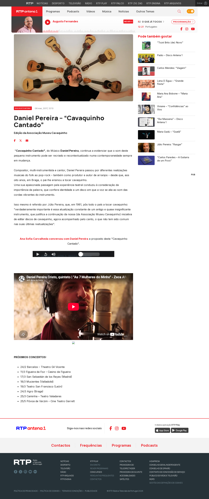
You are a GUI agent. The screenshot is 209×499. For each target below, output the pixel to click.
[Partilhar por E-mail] (27, 140)
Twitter (20, 472)
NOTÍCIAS (64, 461)
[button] (179, 11)
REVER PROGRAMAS (99, 468)
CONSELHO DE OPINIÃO (159, 468)
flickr (35, 472)
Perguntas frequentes (102, 475)
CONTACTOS (125, 461)
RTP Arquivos (172, 3)
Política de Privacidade (26, 491)
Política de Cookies (49, 491)
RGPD (151, 479)
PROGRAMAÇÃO (182, 21)
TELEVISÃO (65, 468)
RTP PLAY (94, 461)
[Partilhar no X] (20, 140)
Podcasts (73, 11)
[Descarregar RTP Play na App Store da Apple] (162, 430)
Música (106, 11)
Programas (53, 11)
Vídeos (90, 11)
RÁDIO (63, 472)
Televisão (75, 3)
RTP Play (101, 3)
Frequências (91, 445)
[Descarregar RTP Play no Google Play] (180, 430)
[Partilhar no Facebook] (15, 140)
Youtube (30, 472)
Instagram (25, 472)
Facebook (15, 472)
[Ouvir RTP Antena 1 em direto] (26, 24)
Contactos (60, 445)
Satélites (124, 479)
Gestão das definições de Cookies (166, 482)
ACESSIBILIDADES (127, 475)
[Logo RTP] (28, 462)
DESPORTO (65, 464)
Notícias (42, 3)
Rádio (88, 3)
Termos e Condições (72, 491)
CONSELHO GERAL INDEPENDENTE (164, 464)
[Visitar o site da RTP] (29, 3)
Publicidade (91, 491)
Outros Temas (145, 11)
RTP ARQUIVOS (67, 475)
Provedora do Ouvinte (131, 472)
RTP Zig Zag (135, 3)
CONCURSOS (96, 472)
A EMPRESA (154, 461)
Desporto (58, 3)
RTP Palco (117, 3)
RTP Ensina (153, 3)
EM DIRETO (95, 464)
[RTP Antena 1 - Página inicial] (26, 11)
